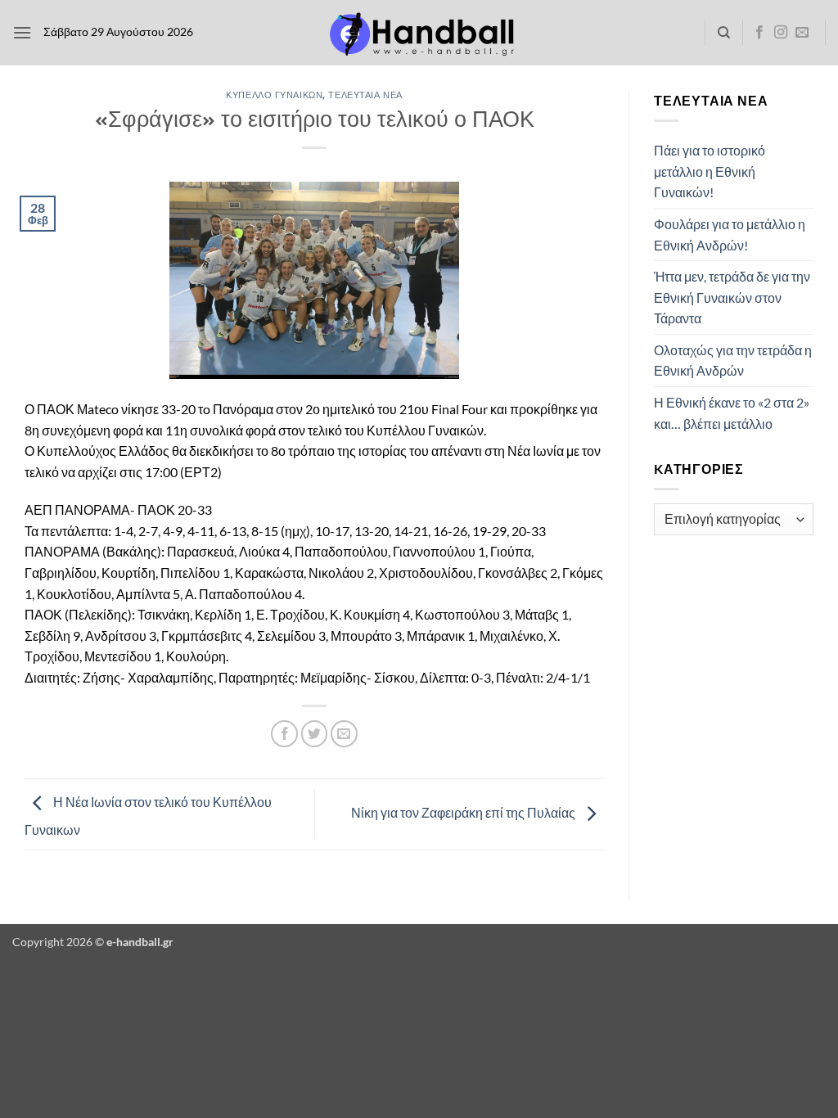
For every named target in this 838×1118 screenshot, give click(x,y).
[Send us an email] (802, 32)
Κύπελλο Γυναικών (274, 94)
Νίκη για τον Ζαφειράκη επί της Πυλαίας (464, 812)
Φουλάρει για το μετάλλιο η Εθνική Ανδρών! (729, 234)
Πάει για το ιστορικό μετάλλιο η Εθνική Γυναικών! (709, 171)
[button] (22, 32)
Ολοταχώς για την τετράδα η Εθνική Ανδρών (733, 360)
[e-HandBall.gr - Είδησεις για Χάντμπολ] (419, 33)
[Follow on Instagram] (780, 32)
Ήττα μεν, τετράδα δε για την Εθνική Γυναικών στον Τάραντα (732, 297)
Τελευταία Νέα (365, 94)
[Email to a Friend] (344, 733)
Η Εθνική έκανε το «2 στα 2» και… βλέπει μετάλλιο (731, 412)
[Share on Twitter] (314, 733)
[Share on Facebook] (284, 733)
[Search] (724, 32)
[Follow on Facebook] (759, 32)
